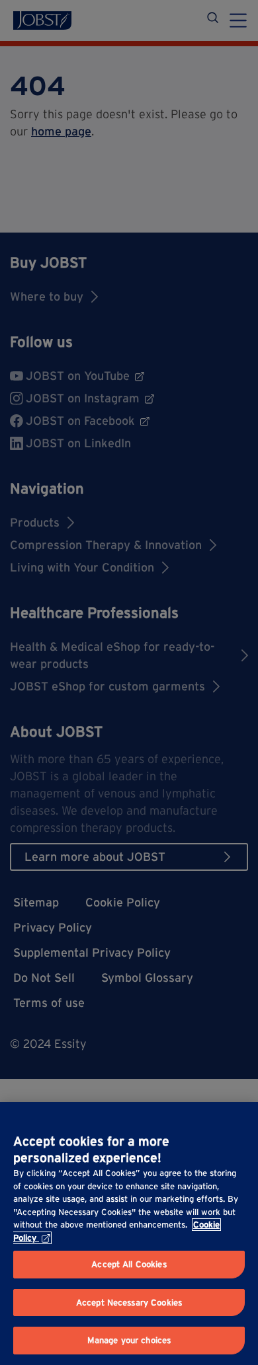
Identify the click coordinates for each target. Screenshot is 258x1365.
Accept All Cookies (128, 1264)
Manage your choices (129, 1340)
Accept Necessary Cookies (129, 1303)
